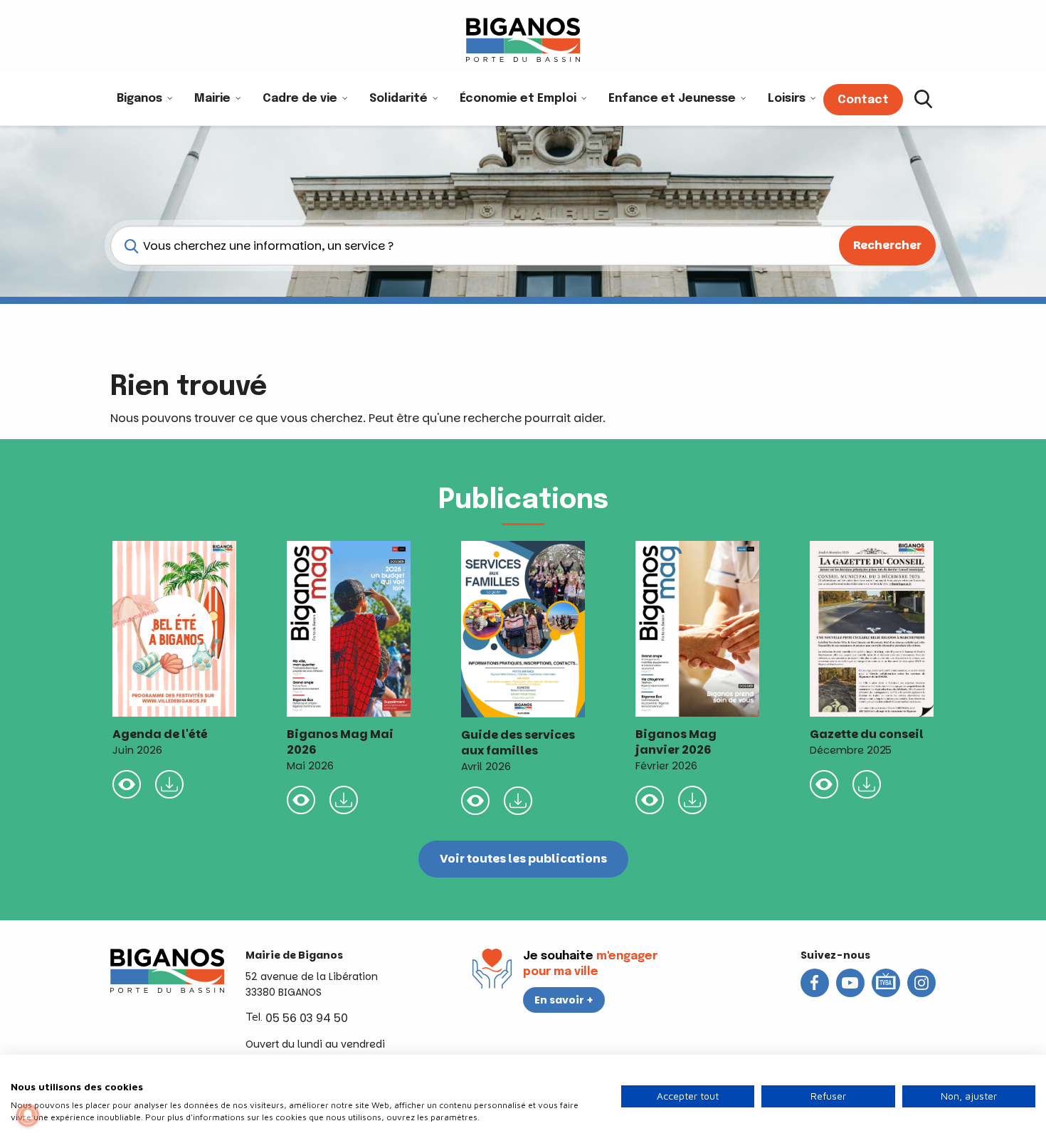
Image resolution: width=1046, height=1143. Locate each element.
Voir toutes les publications (523, 858)
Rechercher (887, 245)
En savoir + (563, 1000)
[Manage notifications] (27, 1115)
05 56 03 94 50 (306, 1018)
